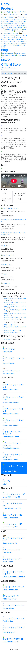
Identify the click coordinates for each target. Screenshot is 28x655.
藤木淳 (23, 53)
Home (4, 73)
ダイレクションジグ (21, 35)
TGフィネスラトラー (11, 41)
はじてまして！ (8, 339)
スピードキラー (7, 12)
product (10, 73)
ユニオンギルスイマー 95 (14, 29)
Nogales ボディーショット (11, 332)
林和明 (12, 53)
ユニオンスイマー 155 (11, 33)
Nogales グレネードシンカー (12, 330)
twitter (5, 68)
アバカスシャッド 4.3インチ (12, 21)
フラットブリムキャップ (16, 43)
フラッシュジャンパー (9, 37)
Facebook (12, 68)
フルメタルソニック (14, 14)
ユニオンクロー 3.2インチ (16, 27)
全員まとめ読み (11, 55)
